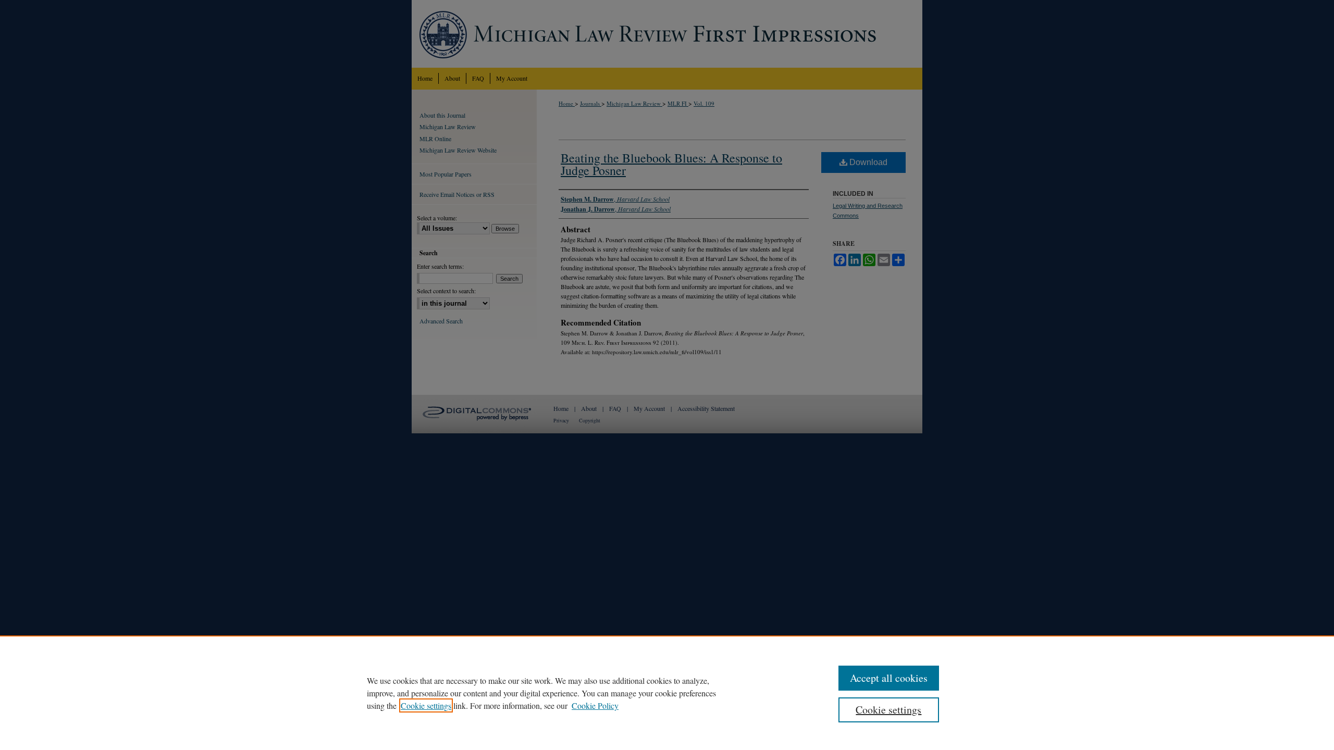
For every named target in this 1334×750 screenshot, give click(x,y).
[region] (667, 692)
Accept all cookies (889, 678)
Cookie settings (426, 705)
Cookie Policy (595, 705)
